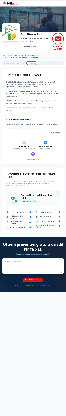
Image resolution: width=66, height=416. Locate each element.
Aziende (9, 55)
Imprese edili (18, 55)
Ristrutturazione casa (32, 55)
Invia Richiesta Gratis (33, 280)
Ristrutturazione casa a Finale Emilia (16, 57)
